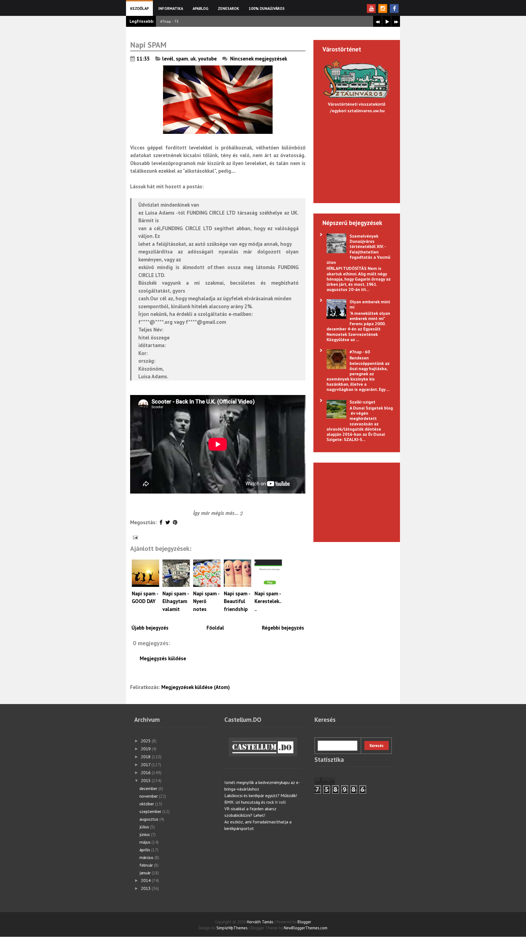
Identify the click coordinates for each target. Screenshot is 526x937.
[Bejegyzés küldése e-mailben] (134, 537)
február (146, 865)
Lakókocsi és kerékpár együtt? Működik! (260, 795)
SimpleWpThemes (232, 927)
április (145, 849)
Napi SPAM (148, 45)
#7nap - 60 (360, 351)
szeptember (150, 811)
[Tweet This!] (167, 522)
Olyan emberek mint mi (370, 304)
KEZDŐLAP (139, 8)
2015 (146, 780)
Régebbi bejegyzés (283, 627)
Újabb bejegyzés (150, 627)
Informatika (170, 8)
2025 (146, 740)
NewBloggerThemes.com (305, 927)
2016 (146, 772)
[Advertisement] (354, 501)
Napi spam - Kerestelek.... (268, 601)
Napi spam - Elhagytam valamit (175, 601)
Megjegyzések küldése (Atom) (195, 687)
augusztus (149, 819)
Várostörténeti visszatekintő (356, 104)
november (149, 796)
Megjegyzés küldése (163, 658)
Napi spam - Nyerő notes (206, 601)
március (147, 857)
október (147, 803)
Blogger (304, 921)
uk (193, 58)
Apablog (200, 8)
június (145, 834)
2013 (146, 888)
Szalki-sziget (362, 402)
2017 (146, 764)
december (148, 788)
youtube (207, 58)
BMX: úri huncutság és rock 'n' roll (255, 802)
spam (182, 58)
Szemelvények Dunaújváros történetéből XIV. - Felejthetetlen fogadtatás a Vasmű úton (358, 249)
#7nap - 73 (169, 21)
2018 (146, 756)
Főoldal (215, 627)
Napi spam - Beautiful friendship (237, 601)
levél (167, 58)
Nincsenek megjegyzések (259, 58)
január (145, 872)
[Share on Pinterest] (175, 522)
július (144, 826)
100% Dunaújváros (267, 8)
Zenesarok (228, 8)
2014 (146, 880)
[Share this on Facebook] (161, 522)
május (145, 842)
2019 (146, 748)
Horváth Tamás (260, 921)
